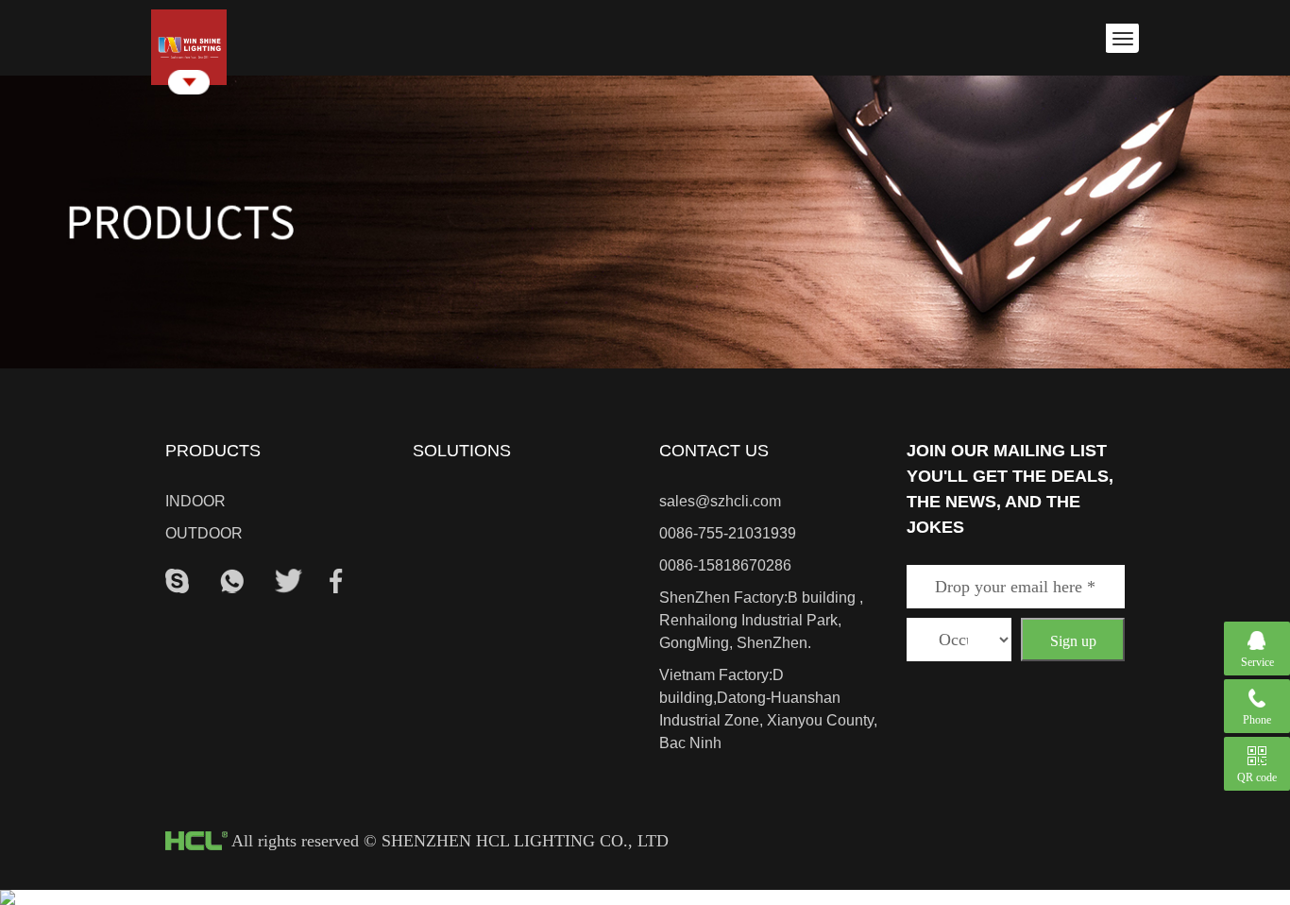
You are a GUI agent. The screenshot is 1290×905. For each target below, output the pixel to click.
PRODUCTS (213, 450)
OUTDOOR (204, 533)
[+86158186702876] (232, 579)
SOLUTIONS (462, 450)
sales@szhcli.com (720, 501)
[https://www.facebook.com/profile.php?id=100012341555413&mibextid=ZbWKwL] (336, 579)
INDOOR (195, 501)
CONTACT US (714, 450)
